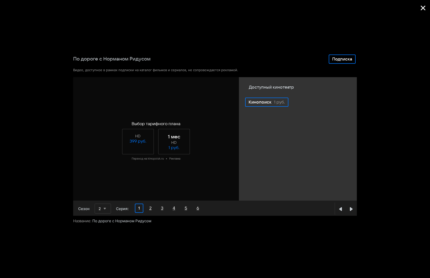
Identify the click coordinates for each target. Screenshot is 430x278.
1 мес (174, 137)
